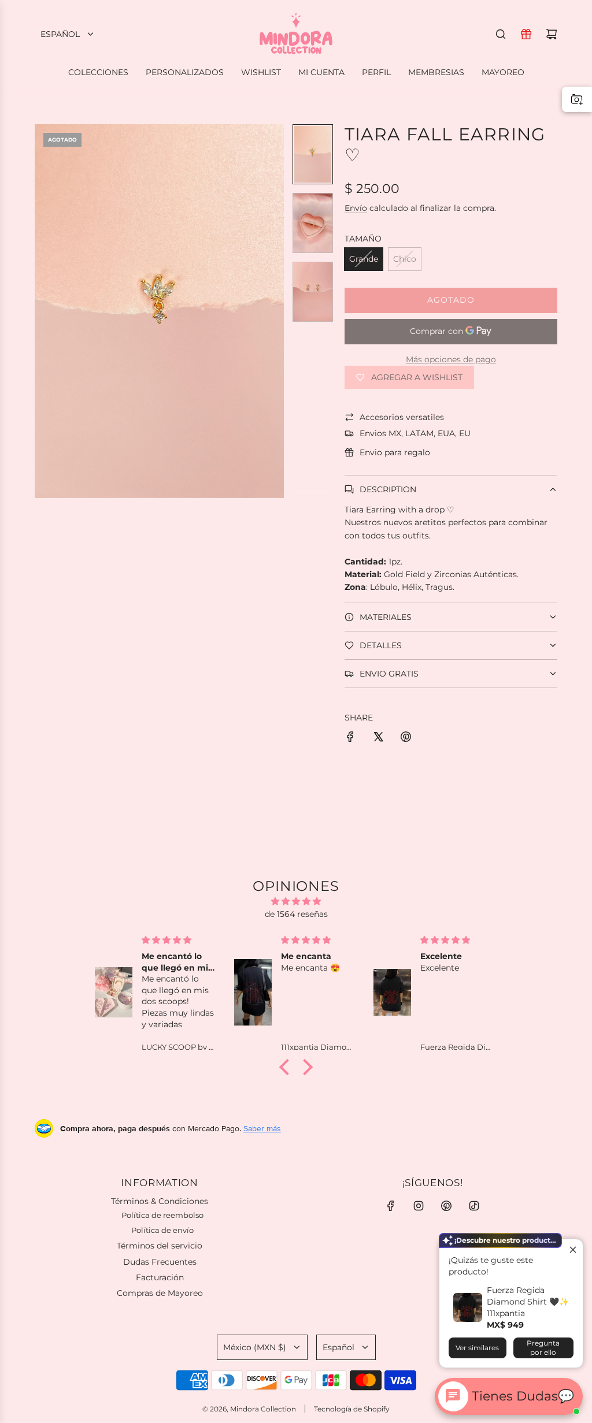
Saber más (262, 1128)
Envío (356, 208)
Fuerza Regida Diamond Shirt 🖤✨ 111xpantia (528, 1301)
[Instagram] (418, 1205)
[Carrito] (551, 34)
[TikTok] (474, 1205)
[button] (44, 311)
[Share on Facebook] (350, 738)
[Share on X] (378, 738)
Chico (404, 259)
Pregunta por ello (543, 1348)
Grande (363, 259)
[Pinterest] (446, 1205)
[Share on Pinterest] (406, 738)
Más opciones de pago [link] (451, 359)
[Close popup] (572, 1249)
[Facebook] (391, 1205)
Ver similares (477, 1347)
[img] (296, 901)
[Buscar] (500, 34)
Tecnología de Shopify (352, 1409)
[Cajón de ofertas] (526, 34)
